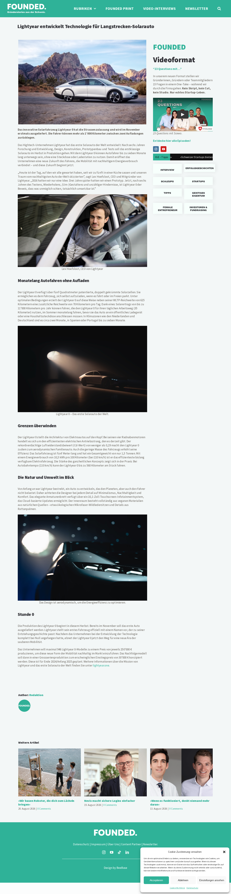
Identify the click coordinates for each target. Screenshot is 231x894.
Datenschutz (192, 888)
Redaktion (36, 695)
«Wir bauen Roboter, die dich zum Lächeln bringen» (49, 772)
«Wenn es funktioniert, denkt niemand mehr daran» (181, 772)
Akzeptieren (156, 880)
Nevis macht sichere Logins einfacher (115, 772)
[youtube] (112, 852)
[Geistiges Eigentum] (198, 193)
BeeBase (122, 868)
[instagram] (104, 852)
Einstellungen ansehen (211, 880)
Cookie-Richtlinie (177, 888)
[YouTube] (163, 149)
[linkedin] (127, 852)
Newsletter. (150, 844)
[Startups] (198, 168)
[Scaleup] (167, 181)
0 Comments (44, 808)
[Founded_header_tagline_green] (26, 3)
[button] (224, 852)
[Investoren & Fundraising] (198, 208)
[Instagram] (156, 149)
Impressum (98, 844)
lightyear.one (101, 665)
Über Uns (113, 844)
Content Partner (131, 844)
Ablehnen (183, 880)
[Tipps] (167, 192)
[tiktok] (119, 852)
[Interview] (167, 169)
